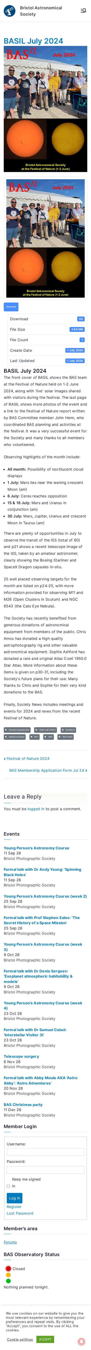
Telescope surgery (21, 1056)
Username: (16, 1144)
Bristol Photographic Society (29, 858)
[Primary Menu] (83, 11)
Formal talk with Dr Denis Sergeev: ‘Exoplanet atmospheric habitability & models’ (38, 976)
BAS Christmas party (23, 1104)
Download (11, 307)
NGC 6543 (67, 737)
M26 (49, 737)
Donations (70, 730)
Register (14, 1206)
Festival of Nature (16, 737)
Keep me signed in (26, 1182)
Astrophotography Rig (18, 730)
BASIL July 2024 (33, 40)
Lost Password (20, 1213)
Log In (14, 1198)
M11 (36, 737)
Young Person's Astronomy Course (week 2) (45, 896)
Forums (10, 1242)
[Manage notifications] (81, 1341)
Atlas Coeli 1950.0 (47, 730)
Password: (16, 1161)
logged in (36, 808)
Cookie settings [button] (20, 1339)
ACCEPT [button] (45, 1339)
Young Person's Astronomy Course (36, 848)
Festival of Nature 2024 (28, 758)
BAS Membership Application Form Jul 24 (46, 770)
